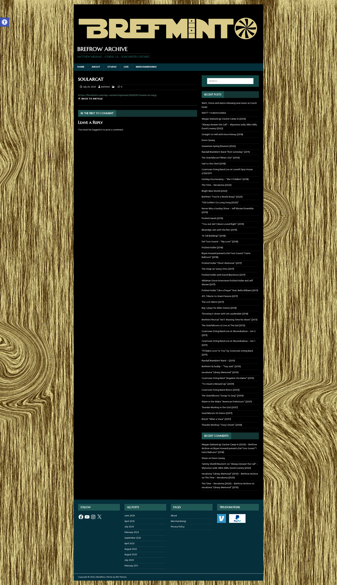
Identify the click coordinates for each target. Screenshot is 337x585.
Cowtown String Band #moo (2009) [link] (221, 390)
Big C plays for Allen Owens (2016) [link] (219, 308)
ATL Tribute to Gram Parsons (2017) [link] (220, 296)
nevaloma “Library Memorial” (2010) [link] (220, 373)
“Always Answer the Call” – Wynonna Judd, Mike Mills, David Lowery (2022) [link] (229, 127)
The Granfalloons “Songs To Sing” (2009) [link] (223, 396)
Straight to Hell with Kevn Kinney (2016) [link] (222, 135)
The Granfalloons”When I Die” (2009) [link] (221, 158)
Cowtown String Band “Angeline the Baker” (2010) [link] (228, 378)
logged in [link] (97, 130)
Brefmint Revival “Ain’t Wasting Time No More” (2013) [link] (229, 320)
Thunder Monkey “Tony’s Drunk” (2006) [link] (222, 425)
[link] (4, 22)
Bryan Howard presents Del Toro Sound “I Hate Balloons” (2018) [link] (226, 255)
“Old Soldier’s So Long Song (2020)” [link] (220, 203)
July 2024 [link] (129, 527)
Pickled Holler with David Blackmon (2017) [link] (223, 275)
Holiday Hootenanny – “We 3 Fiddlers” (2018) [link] (225, 179)
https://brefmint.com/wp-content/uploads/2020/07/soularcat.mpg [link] (117, 95)
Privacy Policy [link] (177, 527)
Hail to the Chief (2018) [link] (214, 164)
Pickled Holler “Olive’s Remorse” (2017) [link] (222, 263)
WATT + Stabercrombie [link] (214, 113)
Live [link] (126, 67)
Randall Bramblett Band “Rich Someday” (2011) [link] (226, 152)
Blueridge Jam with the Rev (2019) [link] (219, 230)
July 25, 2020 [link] (89, 87)
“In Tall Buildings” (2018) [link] (214, 236)
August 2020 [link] (130, 554)
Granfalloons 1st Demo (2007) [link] (217, 413)
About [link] (96, 67)
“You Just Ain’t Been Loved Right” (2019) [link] (223, 224)
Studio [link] (112, 67)
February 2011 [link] (131, 566)
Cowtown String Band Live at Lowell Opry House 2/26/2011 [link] (227, 171)
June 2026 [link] (129, 516)
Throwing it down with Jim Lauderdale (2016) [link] (225, 314)
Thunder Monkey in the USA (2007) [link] (220, 408)
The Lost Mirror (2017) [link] (213, 302)
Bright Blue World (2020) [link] (214, 191)
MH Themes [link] (121, 577)
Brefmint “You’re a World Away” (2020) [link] (222, 197)
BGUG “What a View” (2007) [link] (216, 419)
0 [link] (121, 87)
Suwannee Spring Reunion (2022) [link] (219, 146)
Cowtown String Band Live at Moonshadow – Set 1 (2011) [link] (228, 343)
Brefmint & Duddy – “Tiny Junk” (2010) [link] (221, 367)
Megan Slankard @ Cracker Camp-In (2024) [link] (224, 119)
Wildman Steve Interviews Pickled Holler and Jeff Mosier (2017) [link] (227, 283)
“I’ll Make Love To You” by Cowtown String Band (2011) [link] (227, 353)
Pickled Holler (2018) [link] (212, 248)
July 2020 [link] (129, 560)
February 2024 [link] (131, 532)
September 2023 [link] (132, 538)
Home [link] (80, 67)
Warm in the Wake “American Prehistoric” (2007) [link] (227, 402)
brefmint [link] (105, 87)
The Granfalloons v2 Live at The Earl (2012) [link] (223, 326)
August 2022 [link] (130, 549)
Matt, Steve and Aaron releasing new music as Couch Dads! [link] (229, 105)
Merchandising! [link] (146, 67)
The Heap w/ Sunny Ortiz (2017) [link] (218, 269)
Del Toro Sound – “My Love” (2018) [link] (220, 242)
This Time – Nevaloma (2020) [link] (217, 185)
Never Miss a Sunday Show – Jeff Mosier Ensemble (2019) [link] (228, 210)
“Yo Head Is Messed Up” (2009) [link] (218, 384)
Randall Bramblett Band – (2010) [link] (218, 361)
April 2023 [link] (129, 543)
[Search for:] (230, 81)
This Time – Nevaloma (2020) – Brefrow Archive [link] (226, 484)
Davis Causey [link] (208, 140)
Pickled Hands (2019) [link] (212, 218)
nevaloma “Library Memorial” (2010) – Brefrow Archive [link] (230, 474)
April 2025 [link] (129, 521)
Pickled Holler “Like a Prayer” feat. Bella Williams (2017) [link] (230, 291)
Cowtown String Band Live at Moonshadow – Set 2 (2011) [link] (229, 333)
